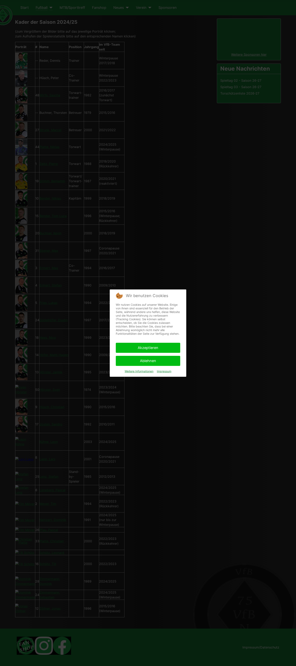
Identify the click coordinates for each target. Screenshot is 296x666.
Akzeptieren (148, 348)
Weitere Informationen (139, 371)
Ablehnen (148, 361)
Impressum (164, 371)
